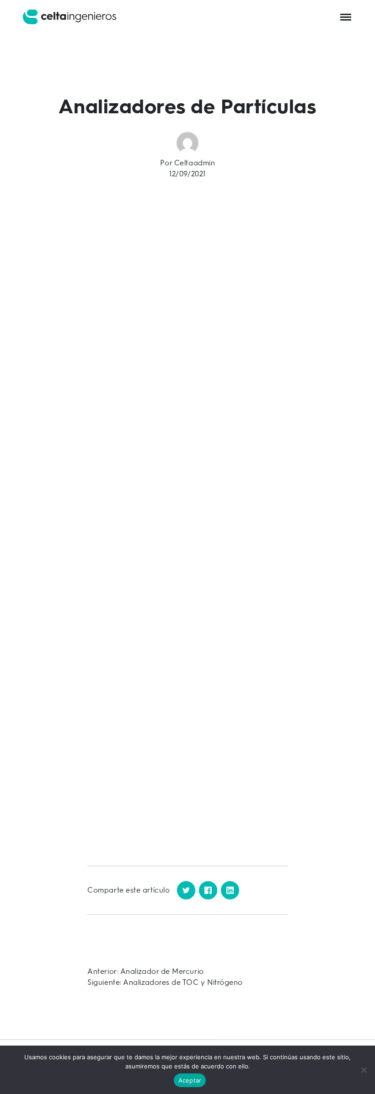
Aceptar (190, 1080)
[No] (363, 1069)
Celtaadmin (194, 163)
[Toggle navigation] (346, 16)
